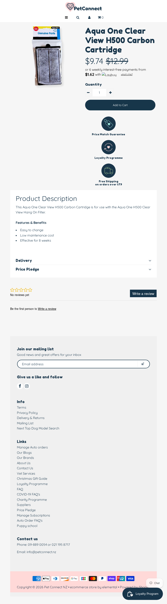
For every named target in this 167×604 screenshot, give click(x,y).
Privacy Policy (27, 413)
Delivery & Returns (31, 418)
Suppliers (24, 505)
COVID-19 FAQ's (28, 494)
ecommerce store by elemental (93, 587)
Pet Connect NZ (55, 587)
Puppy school (27, 526)
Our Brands (25, 458)
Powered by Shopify (135, 587)
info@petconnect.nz (41, 552)
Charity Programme (32, 500)
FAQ (20, 489)
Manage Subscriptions (33, 515)
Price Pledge (26, 510)
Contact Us (25, 468)
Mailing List (25, 423)
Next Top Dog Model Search (38, 428)
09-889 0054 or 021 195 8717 (49, 544)
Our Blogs (24, 452)
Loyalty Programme (32, 484)
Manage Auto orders (32, 447)
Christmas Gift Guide (32, 478)
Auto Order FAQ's (30, 520)
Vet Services (26, 473)
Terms (21, 407)
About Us (24, 463)
